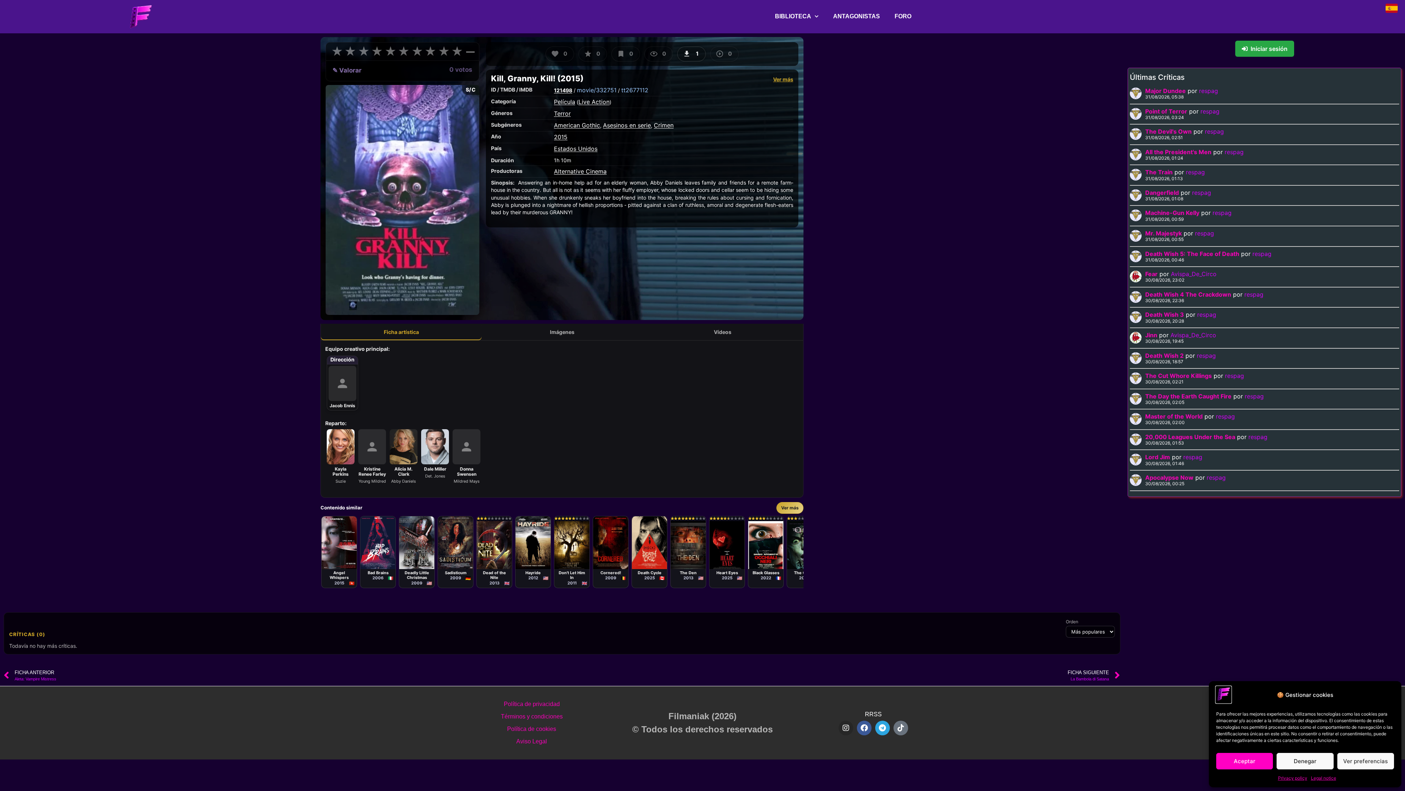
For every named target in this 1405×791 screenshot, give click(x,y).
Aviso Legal (531, 741)
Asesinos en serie (627, 125)
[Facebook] (864, 728)
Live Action (594, 101)
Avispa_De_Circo (1194, 274)
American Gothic (577, 125)
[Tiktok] (900, 728)
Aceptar (1244, 761)
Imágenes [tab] (562, 332)
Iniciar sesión (1269, 48)
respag (1208, 90)
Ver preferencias (1365, 761)
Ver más (783, 79)
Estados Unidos (575, 148)
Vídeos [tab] (722, 332)
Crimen (664, 125)
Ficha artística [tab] (401, 332)
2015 (560, 137)
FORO (903, 16)
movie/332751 (597, 90)
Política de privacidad (532, 704)
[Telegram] (882, 728)
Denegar (1305, 761)
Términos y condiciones (532, 716)
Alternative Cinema (580, 171)
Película (564, 101)
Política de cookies (531, 729)
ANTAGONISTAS (856, 16)
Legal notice (1323, 778)
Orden (1072, 622)
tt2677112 (634, 90)
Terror (562, 113)
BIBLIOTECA (793, 16)
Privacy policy (1292, 778)
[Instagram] (846, 728)
